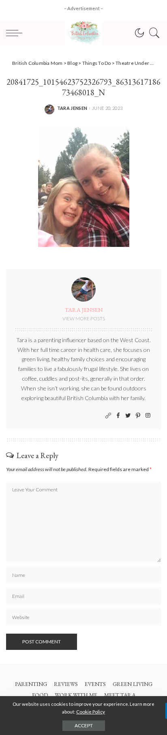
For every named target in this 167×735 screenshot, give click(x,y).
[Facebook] (118, 416)
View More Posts (83, 318)
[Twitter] (128, 416)
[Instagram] (148, 416)
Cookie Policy (90, 711)
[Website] (108, 416)
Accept (84, 725)
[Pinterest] (138, 416)
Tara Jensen (72, 108)
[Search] (152, 33)
